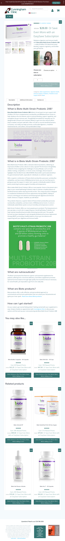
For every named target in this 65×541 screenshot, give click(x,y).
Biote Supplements (45, 92)
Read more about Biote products (32, 296)
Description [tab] (12, 100)
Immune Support (38, 93)
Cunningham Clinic (39, 309)
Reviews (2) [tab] (40, 100)
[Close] (63, 1)
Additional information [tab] (26, 100)
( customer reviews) (45, 23)
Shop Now (56, 3)
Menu (10, 16)
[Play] (46, 58)
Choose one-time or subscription (38, 72)
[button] (28, 24)
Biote (43, 95)
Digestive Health (55, 92)
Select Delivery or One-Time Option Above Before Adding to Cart (47, 84)
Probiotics (46, 93)
